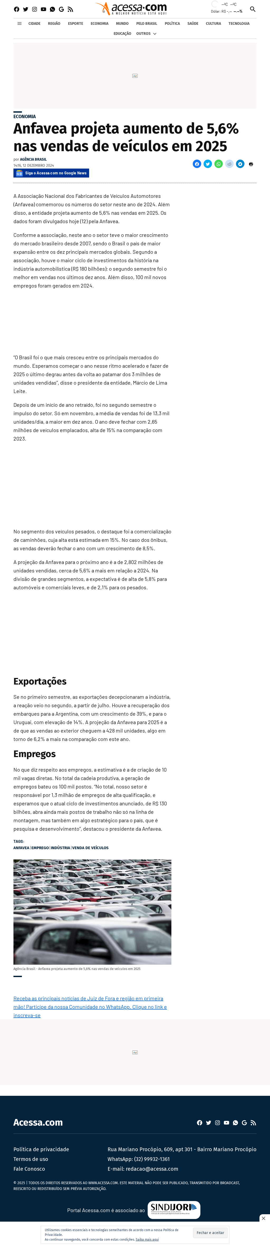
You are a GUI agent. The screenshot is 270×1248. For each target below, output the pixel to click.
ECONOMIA (99, 23)
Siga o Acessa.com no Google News (55, 173)
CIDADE (34, 23)
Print (251, 164)
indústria (60, 847)
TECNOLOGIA (239, 23)
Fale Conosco (29, 1169)
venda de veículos (90, 847)
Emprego (40, 847)
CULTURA (213, 23)
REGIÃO (54, 23)
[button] (197, 164)
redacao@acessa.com (152, 1169)
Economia (24, 116)
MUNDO (122, 23)
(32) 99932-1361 (152, 1159)
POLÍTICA (172, 23)
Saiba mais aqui (147, 1239)
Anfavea (21, 847)
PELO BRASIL (146, 23)
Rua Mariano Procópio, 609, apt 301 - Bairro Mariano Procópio (182, 1149)
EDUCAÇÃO (122, 33)
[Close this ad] (264, 1218)
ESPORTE (75, 23)
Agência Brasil (33, 159)
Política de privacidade (41, 1149)
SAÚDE (192, 23)
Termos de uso (30, 1159)
